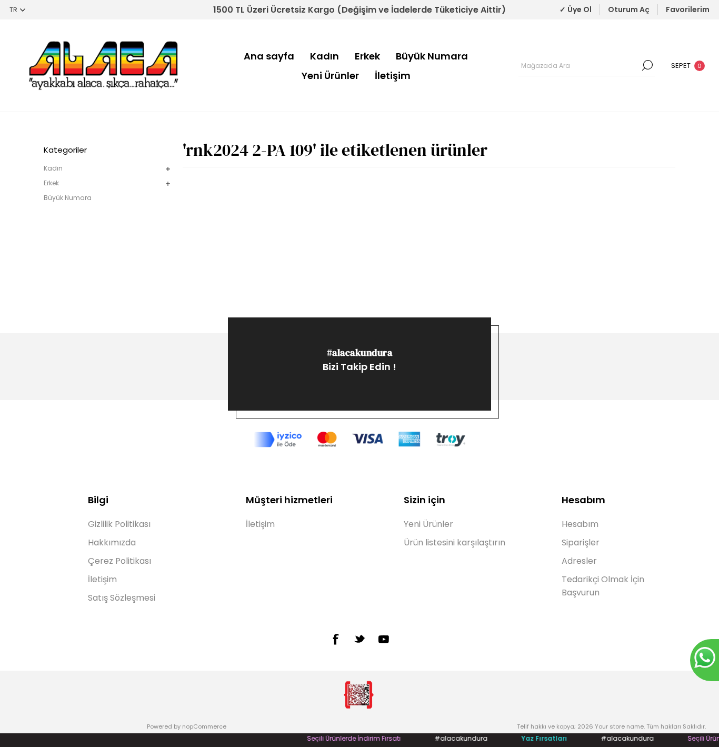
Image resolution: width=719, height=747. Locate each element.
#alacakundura (360, 352)
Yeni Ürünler (330, 75)
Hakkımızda (112, 542)
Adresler (579, 561)
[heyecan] (359, 638)
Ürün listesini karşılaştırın (454, 542)
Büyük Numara (432, 56)
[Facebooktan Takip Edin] (335, 639)
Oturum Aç (629, 9)
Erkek (367, 56)
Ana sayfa (269, 56)
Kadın (324, 56)
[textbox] (579, 65)
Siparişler (581, 542)
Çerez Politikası (119, 561)
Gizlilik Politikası (119, 524)
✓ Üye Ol (576, 9)
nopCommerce (204, 726)
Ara (647, 65)
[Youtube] (383, 639)
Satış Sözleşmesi (121, 598)
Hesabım (580, 524)
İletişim (393, 75)
